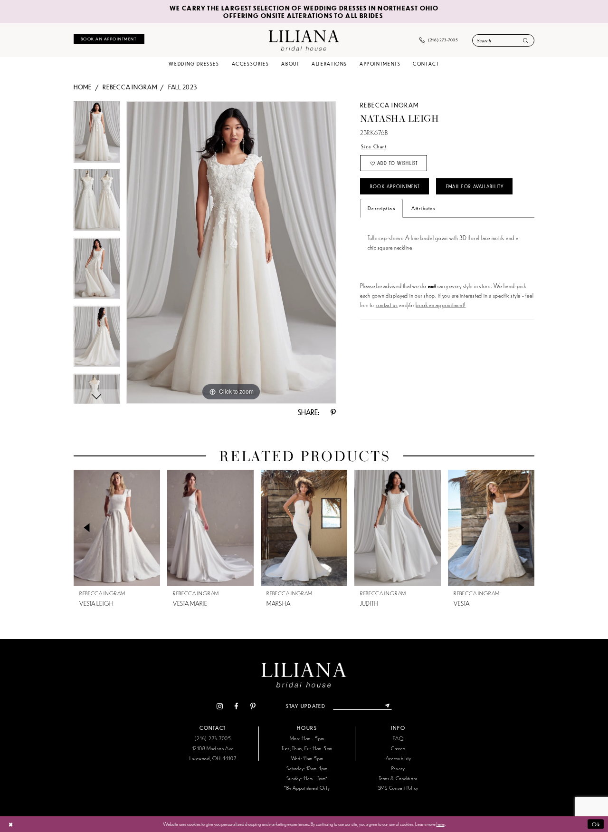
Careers (398, 748)
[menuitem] (109, 39)
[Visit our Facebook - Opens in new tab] (236, 706)
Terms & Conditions (398, 778)
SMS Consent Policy (398, 787)
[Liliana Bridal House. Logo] (303, 39)
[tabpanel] (97, 135)
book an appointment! (441, 304)
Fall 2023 (182, 87)
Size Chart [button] (373, 146)
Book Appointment (394, 186)
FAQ (398, 738)
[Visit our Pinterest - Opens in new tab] (253, 706)
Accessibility (398, 758)
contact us (387, 304)
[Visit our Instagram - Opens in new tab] (219, 706)
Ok (596, 824)
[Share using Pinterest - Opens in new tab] (333, 412)
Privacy (398, 768)
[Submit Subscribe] (387, 706)
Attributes (423, 208)
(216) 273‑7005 (212, 738)
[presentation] (117, 528)
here (441, 823)
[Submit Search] (525, 41)
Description (381, 208)
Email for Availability (475, 186)
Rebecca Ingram (130, 87)
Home (83, 87)
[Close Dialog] (10, 824)
